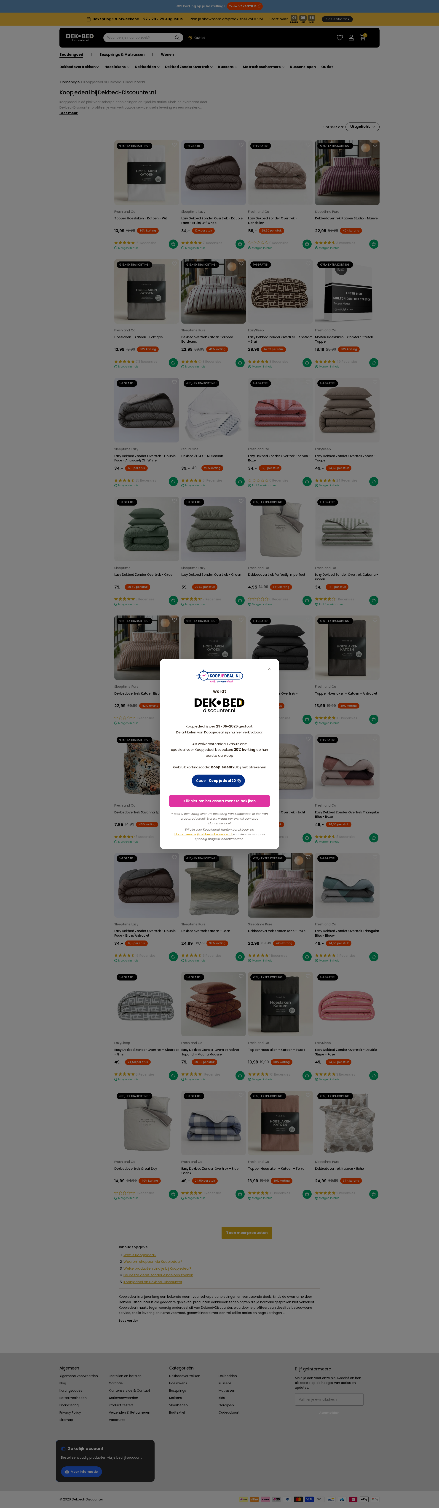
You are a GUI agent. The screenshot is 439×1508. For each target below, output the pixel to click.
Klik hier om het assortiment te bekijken (219, 801)
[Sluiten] (269, 669)
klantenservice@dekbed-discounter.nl (203, 834)
